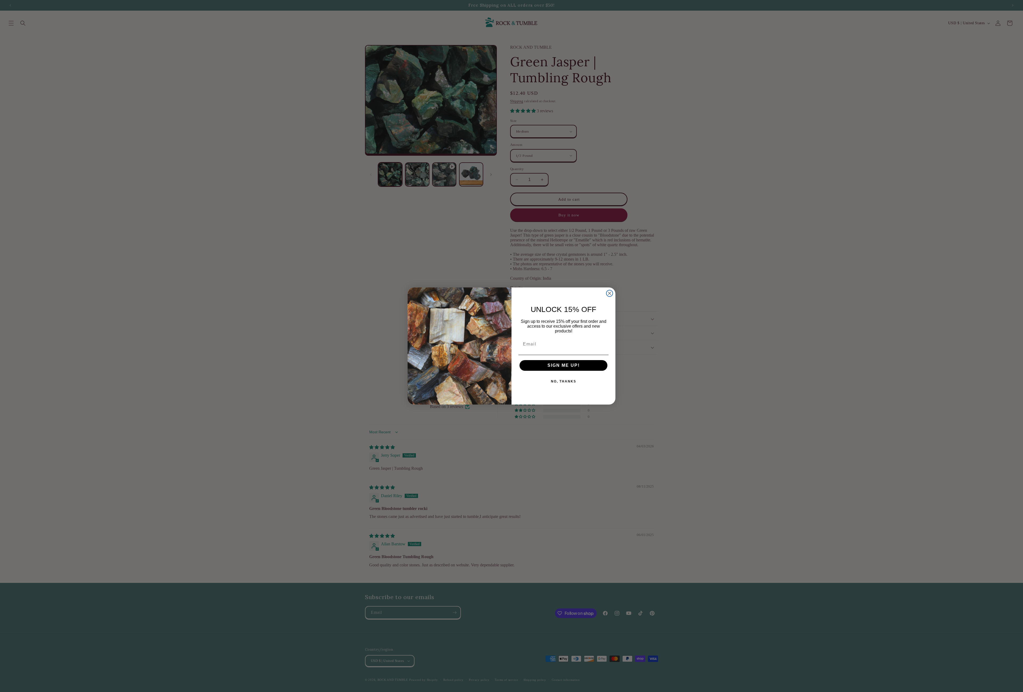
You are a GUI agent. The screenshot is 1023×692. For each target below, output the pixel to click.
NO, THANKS (563, 381)
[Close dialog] (609, 293)
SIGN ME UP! (563, 365)
